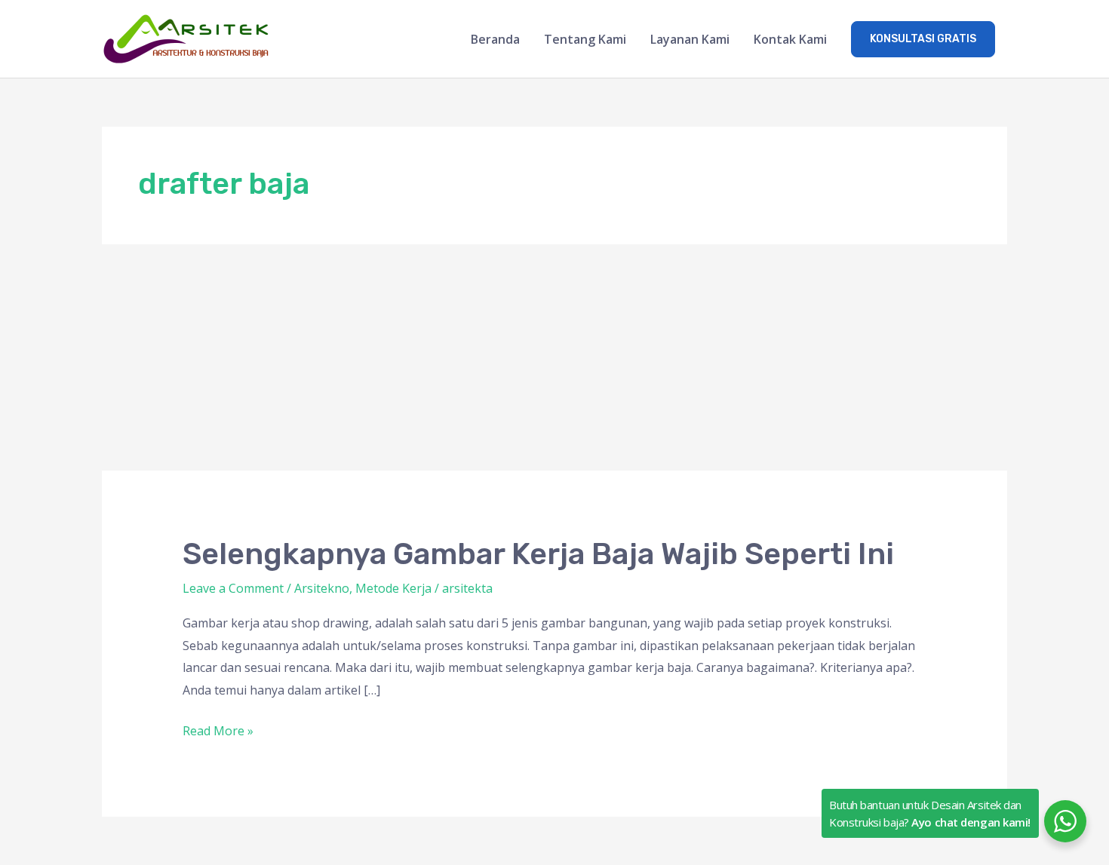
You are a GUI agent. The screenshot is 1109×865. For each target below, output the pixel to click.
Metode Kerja (393, 588)
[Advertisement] (554, 357)
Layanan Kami (690, 39)
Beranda (495, 39)
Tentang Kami (585, 39)
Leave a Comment (233, 588)
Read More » (218, 729)
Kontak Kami (790, 39)
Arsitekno (321, 588)
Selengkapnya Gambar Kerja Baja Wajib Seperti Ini (538, 554)
